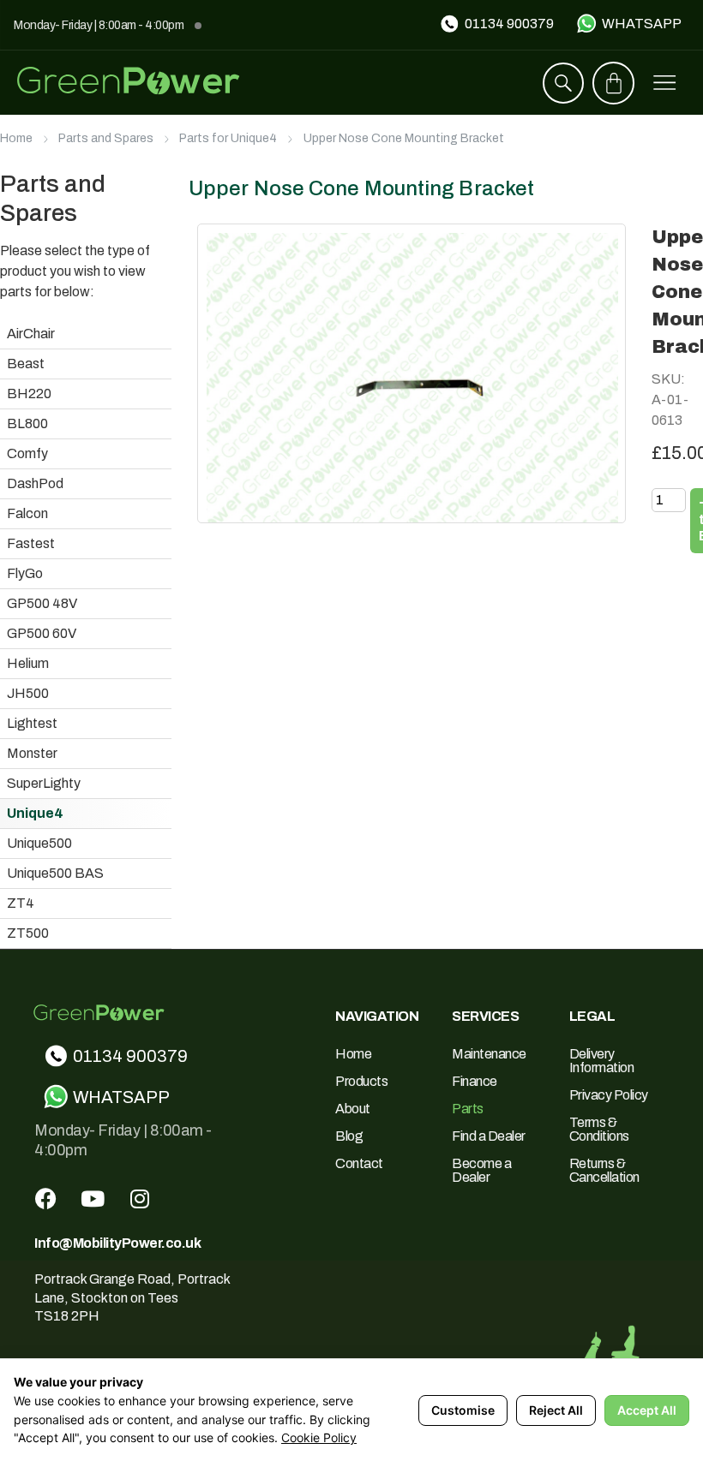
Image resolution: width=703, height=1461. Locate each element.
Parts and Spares (105, 138)
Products (361, 1081)
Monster (32, 753)
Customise (463, 1410)
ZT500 (28, 933)
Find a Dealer (489, 1136)
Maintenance (489, 1054)
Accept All (646, 1410)
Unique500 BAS (55, 873)
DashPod (35, 483)
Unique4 (35, 813)
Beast (26, 363)
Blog (349, 1136)
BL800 (27, 423)
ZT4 (20, 903)
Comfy (27, 453)
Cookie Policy (319, 1437)
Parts (468, 1108)
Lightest (32, 723)
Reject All (556, 1410)
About (352, 1108)
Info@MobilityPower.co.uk (117, 1243)
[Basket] (613, 83)
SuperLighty (44, 783)
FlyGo (25, 573)
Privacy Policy (608, 1095)
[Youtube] (92, 1198)
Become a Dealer (481, 1170)
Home (16, 138)
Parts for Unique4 (228, 138)
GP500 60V (41, 633)
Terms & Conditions (599, 1129)
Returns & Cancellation (604, 1170)
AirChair (31, 333)
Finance (474, 1081)
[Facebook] (45, 1198)
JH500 (28, 693)
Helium (28, 663)
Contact (359, 1163)
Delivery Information (601, 1061)
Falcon (27, 513)
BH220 (29, 393)
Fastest (31, 543)
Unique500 (39, 843)
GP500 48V (42, 603)
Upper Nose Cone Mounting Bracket (403, 138)
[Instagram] (139, 1198)
